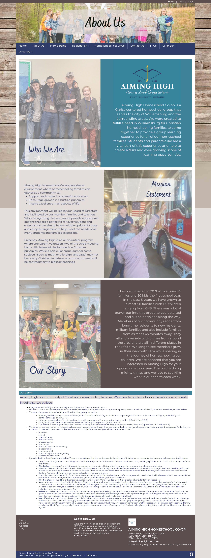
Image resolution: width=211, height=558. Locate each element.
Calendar (168, 45)
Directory (26, 51)
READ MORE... (81, 535)
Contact (23, 526)
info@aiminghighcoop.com (143, 541)
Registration (81, 45)
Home (23, 45)
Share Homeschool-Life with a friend (38, 553)
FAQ (21, 528)
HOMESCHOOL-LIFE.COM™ (82, 555)
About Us (38, 45)
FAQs (153, 45)
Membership (58, 45)
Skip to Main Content (142, 546)
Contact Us (137, 45)
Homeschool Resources (110, 45)
